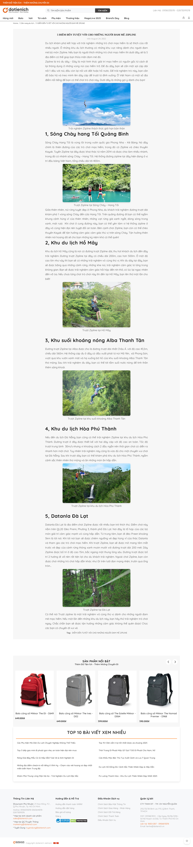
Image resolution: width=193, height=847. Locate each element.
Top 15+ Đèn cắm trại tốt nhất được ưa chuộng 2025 (123, 743)
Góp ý (58, 816)
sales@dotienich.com (22, 818)
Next (175, 662)
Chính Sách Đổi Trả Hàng (109, 812)
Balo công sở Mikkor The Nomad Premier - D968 (159, 715)
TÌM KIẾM (102, 10)
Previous (168, 662)
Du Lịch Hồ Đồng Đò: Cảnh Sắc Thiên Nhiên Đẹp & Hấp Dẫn (126, 767)
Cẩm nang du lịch (27, 23)
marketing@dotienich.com (25, 824)
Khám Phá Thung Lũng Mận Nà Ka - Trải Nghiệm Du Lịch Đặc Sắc (47, 776)
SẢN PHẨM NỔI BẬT (96, 661)
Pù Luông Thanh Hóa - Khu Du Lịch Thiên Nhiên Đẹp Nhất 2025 (128, 776)
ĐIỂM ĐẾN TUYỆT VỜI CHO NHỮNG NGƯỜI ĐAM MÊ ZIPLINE (99, 632)
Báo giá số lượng (63, 812)
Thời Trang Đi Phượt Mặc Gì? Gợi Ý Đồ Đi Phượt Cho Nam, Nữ (127, 750)
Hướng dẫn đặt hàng (65, 808)
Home (15, 23)
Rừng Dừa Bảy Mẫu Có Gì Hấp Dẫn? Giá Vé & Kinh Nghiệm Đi (45, 758)
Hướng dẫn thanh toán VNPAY (69, 804)
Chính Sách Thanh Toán (108, 816)
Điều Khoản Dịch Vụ (107, 820)
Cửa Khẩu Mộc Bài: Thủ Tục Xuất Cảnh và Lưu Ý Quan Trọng (127, 758)
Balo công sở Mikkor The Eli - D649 (35, 713)
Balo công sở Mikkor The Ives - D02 (76, 715)
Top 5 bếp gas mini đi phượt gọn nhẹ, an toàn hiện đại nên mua (47, 750)
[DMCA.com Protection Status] (78, 820)
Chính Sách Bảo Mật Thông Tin (112, 804)
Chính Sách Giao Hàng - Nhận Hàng (114, 808)
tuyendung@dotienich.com (38, 827)
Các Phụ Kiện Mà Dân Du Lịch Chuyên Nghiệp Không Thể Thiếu (46, 743)
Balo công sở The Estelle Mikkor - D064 (117, 715)
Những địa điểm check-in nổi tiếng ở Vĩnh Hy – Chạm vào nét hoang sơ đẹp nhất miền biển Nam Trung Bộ (54, 767)
